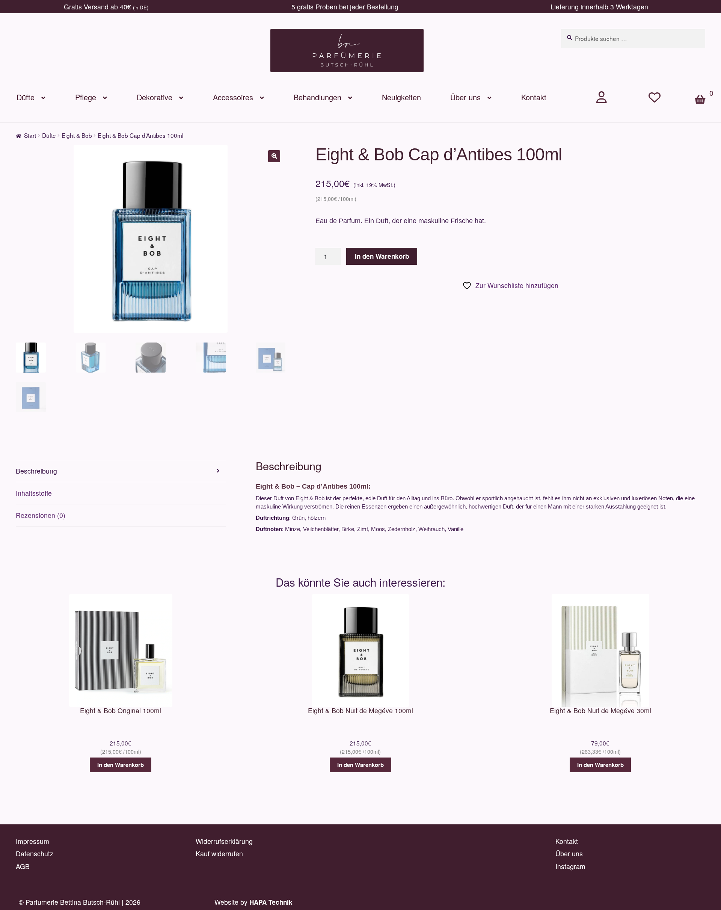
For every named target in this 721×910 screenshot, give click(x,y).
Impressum (32, 841)
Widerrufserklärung (224, 841)
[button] (274, 156)
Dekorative (154, 97)
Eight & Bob (77, 135)
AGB (23, 866)
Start (30, 135)
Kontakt (533, 97)
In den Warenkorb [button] (120, 765)
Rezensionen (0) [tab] (40, 515)
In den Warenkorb (382, 256)
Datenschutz (34, 853)
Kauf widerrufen (219, 853)
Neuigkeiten (401, 97)
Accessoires (233, 97)
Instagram (570, 866)
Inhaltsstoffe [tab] (34, 493)
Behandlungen (317, 97)
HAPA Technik (271, 902)
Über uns (465, 97)
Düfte (26, 97)
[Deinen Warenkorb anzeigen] (703, 86)
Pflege (85, 97)
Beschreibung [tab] (36, 470)
